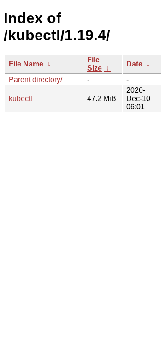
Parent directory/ (35, 80)
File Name (26, 64)
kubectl (20, 98)
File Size (94, 64)
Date (134, 64)
